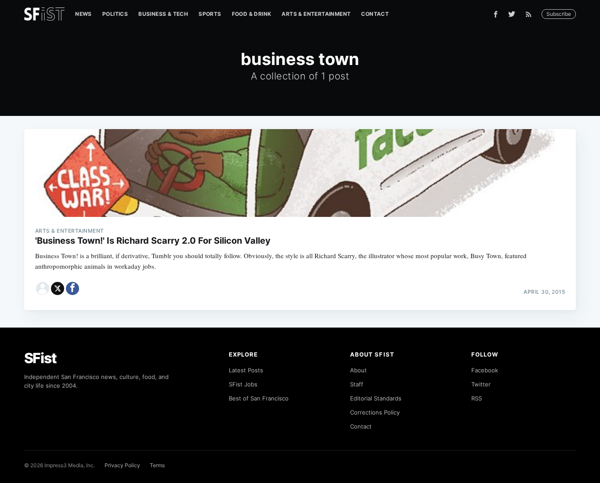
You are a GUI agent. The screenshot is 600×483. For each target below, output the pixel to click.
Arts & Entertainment (316, 14)
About (358, 370)
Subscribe (558, 14)
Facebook (484, 370)
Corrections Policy (375, 412)
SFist (40, 358)
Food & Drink (251, 14)
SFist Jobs (243, 384)
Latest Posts (246, 370)
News (83, 14)
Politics (115, 14)
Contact (375, 14)
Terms (157, 465)
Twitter (481, 384)
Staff (356, 384)
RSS (476, 398)
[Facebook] (495, 14)
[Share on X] (57, 288)
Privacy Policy (122, 465)
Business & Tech (163, 14)
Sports (210, 14)
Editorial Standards (375, 398)
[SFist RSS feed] (531, 14)
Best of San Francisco (259, 398)
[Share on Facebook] (72, 288)
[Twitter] (511, 14)
